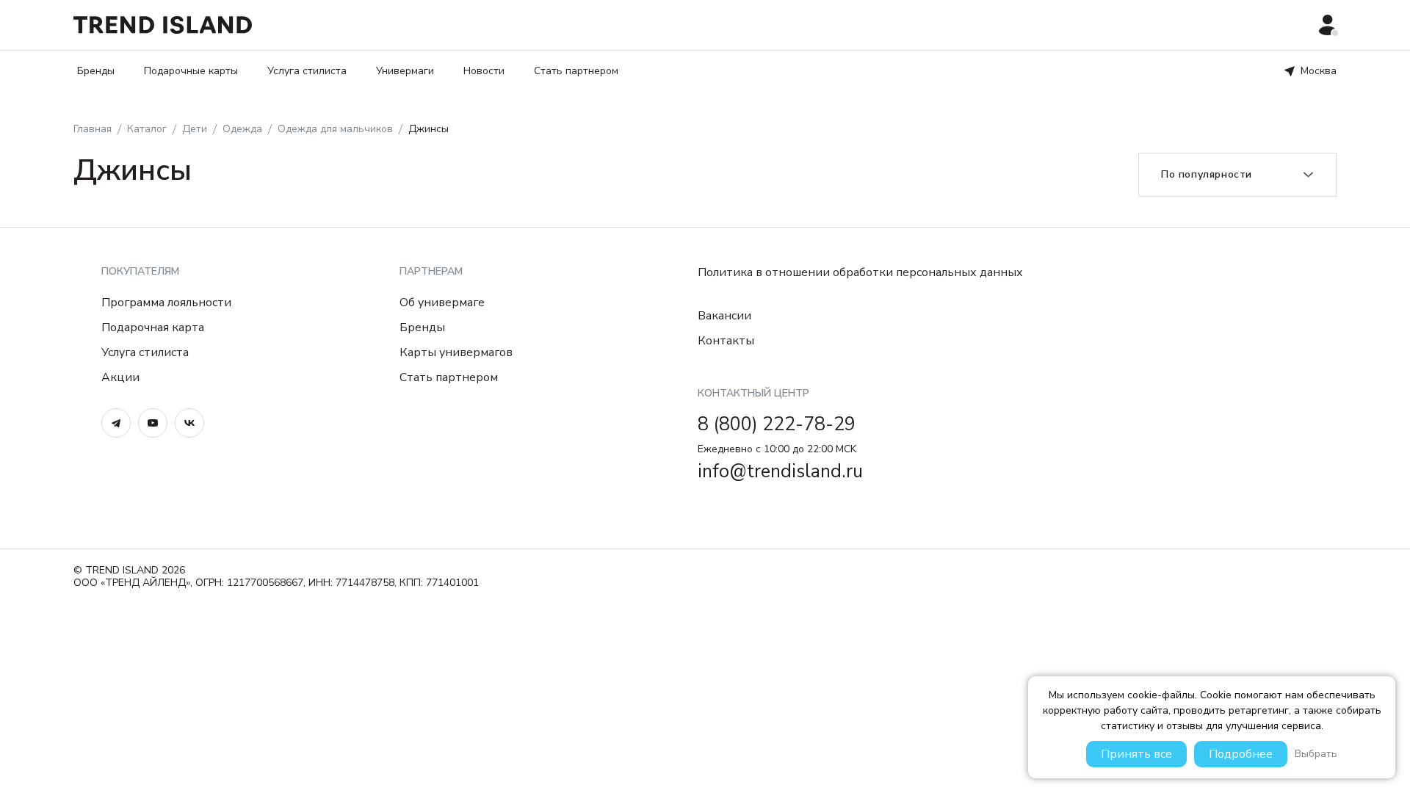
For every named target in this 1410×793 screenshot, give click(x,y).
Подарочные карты (191, 71)
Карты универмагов (456, 352)
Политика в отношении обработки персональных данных (860, 272)
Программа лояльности (166, 302)
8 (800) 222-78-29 (777, 424)
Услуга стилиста (307, 71)
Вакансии (724, 316)
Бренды (96, 71)
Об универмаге (442, 302)
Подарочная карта (152, 327)
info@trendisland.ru (780, 471)
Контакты (726, 341)
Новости (484, 71)
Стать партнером (576, 71)
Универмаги (405, 71)
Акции (120, 377)
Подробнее (1241, 754)
